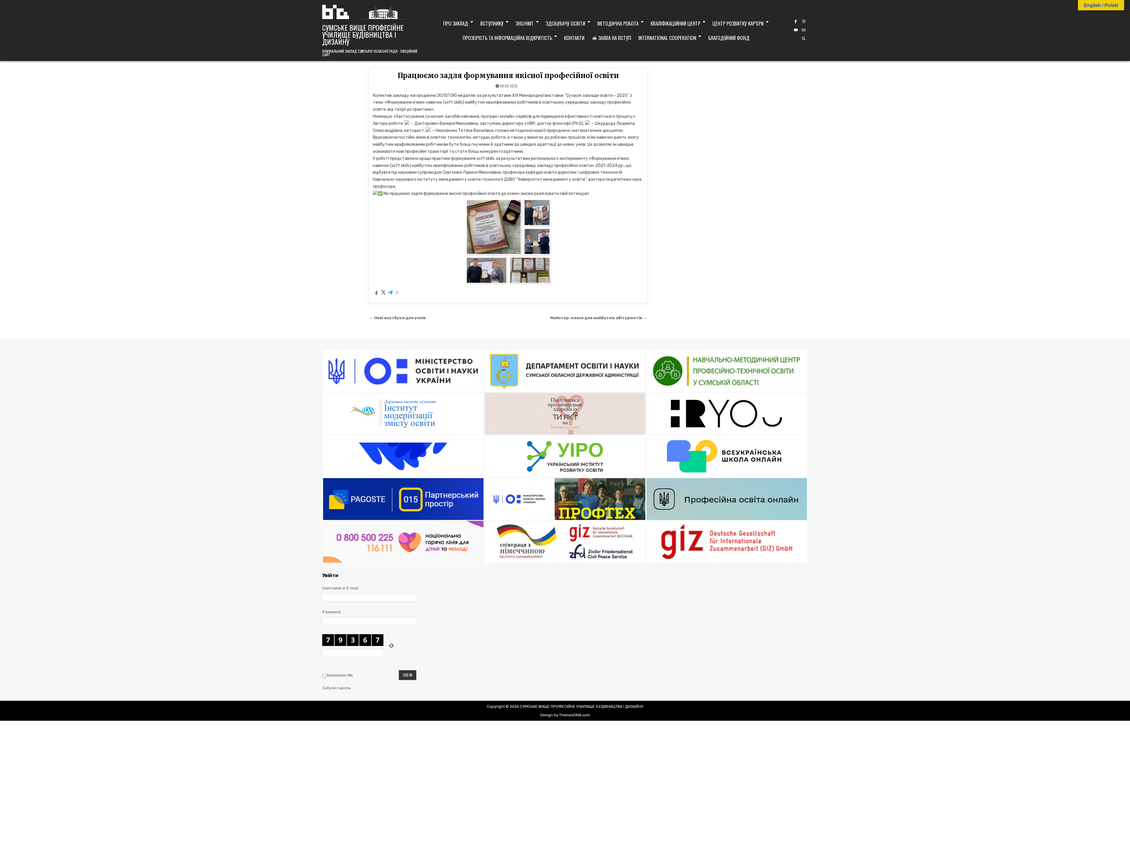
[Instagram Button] (803, 21)
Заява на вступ (614, 38)
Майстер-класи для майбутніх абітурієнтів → (598, 317)
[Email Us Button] (803, 30)
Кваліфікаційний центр (675, 23)
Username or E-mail (340, 588)
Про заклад (455, 23)
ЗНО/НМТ (525, 23)
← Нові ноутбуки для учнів (397, 317)
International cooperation (667, 38)
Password (331, 612)
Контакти (574, 38)
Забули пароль (336, 688)
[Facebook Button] (796, 21)
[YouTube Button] (796, 30)
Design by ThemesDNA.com (565, 715)
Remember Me (340, 675)
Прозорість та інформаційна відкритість (507, 38)
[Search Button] (803, 38)
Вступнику (491, 23)
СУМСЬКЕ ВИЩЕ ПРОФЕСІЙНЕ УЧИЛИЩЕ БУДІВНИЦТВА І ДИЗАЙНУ (362, 34)
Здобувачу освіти (565, 23)
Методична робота (618, 23)
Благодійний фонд (729, 38)
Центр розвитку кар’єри (738, 23)
